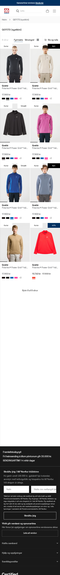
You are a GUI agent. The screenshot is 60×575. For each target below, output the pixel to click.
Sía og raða (53, 40)
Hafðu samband (9, 543)
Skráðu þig (30, 515)
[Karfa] (47, 11)
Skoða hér (40, 3)
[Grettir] (15, 63)
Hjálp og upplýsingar (12, 553)
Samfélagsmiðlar (10, 561)
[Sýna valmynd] (54, 11)
